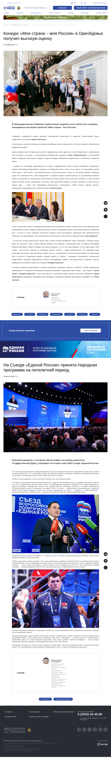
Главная (5, 25)
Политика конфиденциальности (13, 747)
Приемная (71, 13)
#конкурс (69, 314)
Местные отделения (55, 13)
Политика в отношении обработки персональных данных (21, 749)
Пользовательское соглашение (13, 745)
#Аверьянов (17, 314)
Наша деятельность (36, 13)
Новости (26, 25)
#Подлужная (42, 314)
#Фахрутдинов (56, 314)
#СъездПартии (45, 699)
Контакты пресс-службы (39, 717)
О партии (6, 13)
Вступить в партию (101, 13)
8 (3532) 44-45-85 (90, 714)
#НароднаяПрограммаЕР (63, 699)
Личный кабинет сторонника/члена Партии (90, 8)
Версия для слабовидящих (99, 2)
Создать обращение (91, 330)
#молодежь (82, 314)
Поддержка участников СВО (55, 17)
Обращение (62, 8)
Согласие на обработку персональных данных (17, 750)
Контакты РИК (10, 717)
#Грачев (29, 314)
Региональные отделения (63, 712)
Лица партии (19, 13)
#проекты (95, 314)
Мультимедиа (85, 13)
